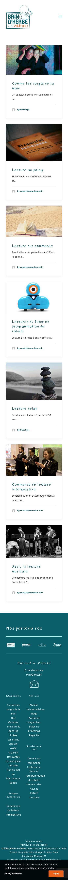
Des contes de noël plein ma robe (13, 761)
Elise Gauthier (35, 849)
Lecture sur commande (32, 245)
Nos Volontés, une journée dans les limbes (13, 727)
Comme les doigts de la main (33, 85)
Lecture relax (24, 408)
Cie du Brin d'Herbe (34, 662)
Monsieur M (40, 856)
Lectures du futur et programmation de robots (30, 326)
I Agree (56, 874)
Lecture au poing (27, 169)
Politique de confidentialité (34, 845)
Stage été (34, 735)
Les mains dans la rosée (13, 744)
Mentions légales (34, 841)
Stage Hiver (34, 722)
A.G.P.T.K (13, 753)
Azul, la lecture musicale (26, 568)
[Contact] (34, 686)
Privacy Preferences (13, 874)
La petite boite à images (31, 852)
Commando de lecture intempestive (31, 486)
